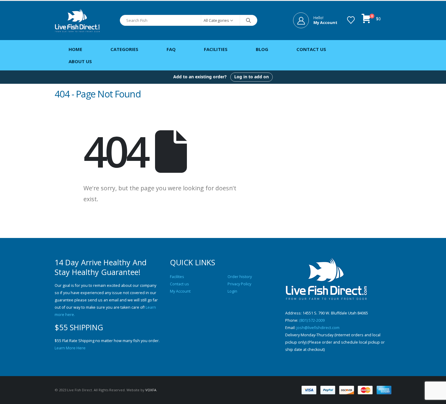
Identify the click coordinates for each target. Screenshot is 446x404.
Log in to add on (251, 77)
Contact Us (311, 49)
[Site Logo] (77, 20)
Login (232, 291)
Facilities (216, 49)
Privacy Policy (239, 284)
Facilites (177, 276)
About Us (80, 61)
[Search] (248, 20)
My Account (180, 291)
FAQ (171, 49)
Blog (262, 49)
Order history (240, 276)
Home (75, 49)
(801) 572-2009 (312, 320)
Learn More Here (70, 348)
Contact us (179, 284)
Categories (124, 49)
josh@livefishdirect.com (318, 327)
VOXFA (150, 390)
